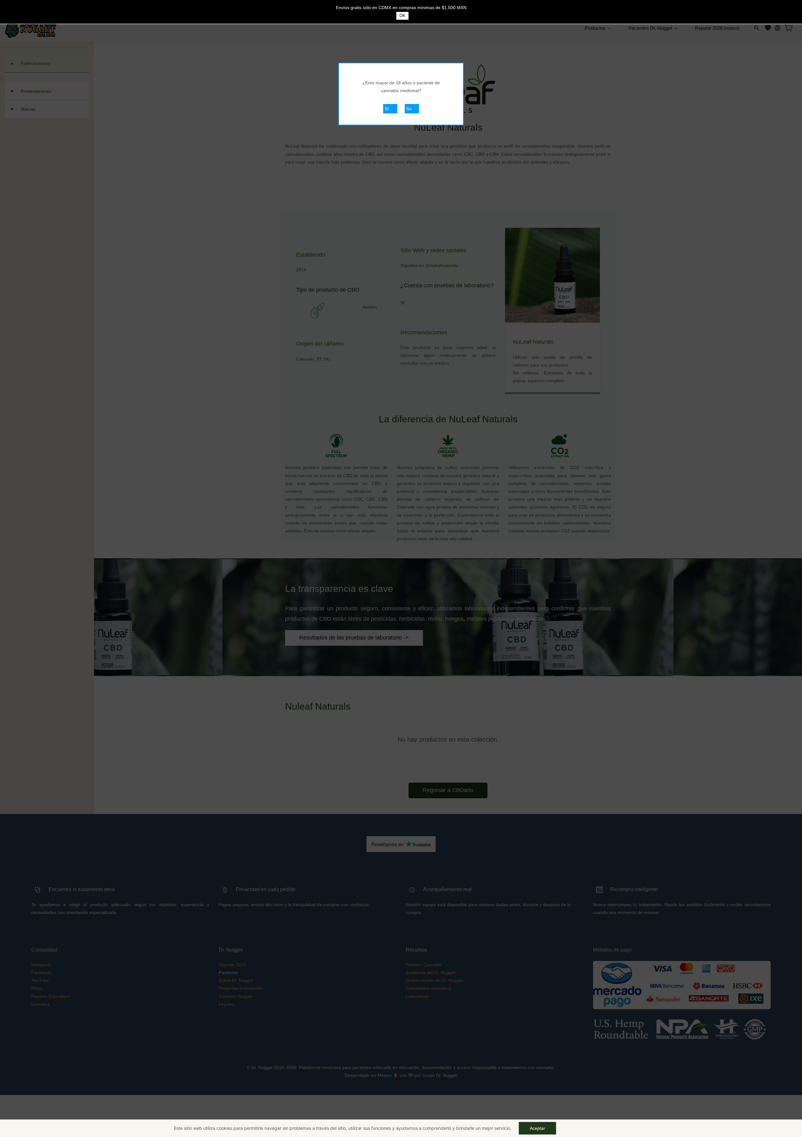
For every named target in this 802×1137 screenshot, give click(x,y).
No (409, 108)
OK (402, 15)
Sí (387, 108)
